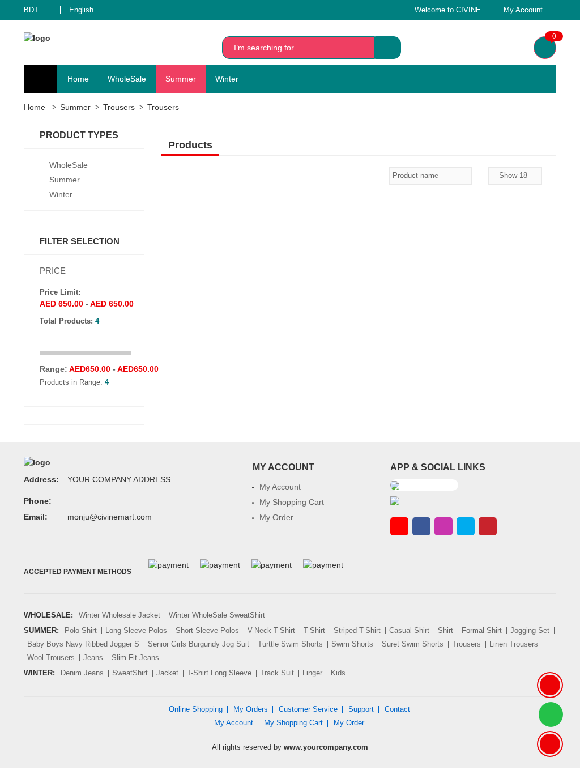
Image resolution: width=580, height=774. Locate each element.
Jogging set (529, 630)
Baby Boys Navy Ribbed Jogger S (83, 644)
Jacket (167, 673)
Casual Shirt (409, 630)
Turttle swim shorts (290, 644)
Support (361, 709)
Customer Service (308, 709)
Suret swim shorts (412, 644)
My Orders (250, 709)
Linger (312, 673)
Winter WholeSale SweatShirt (217, 615)
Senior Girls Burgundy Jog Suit (198, 644)
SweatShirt (130, 673)
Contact (397, 709)
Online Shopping (196, 709)
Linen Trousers (513, 644)
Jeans (93, 657)
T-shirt (314, 630)
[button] (38, 10)
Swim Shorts (352, 644)
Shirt (445, 630)
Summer (180, 78)
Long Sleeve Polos (136, 630)
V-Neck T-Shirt (271, 630)
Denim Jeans (82, 673)
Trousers (119, 107)
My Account (280, 486)
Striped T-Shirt (357, 630)
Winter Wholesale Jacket (119, 615)
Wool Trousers (51, 657)
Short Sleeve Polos (207, 630)
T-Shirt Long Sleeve (219, 673)
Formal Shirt (482, 630)
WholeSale (127, 78)
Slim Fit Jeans (135, 657)
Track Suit (277, 673)
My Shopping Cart (291, 502)
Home (78, 78)
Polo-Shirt (81, 630)
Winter (226, 78)
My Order (276, 517)
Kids (338, 673)
